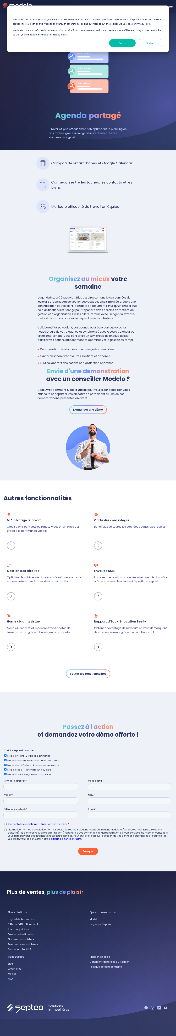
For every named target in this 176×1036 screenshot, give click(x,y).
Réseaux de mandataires (23, 944)
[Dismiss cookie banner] (162, 13)
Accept (122, 42)
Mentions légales (100, 957)
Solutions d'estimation (21, 934)
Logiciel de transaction (21, 919)
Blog (10, 963)
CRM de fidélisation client (23, 924)
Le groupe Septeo (100, 924)
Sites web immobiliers (21, 939)
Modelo (94, 919)
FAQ (10, 978)
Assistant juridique (19, 929)
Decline (150, 42)
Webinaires (14, 968)
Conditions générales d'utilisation (109, 962)
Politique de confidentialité (106, 967)
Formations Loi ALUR (19, 949)
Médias (12, 973)
